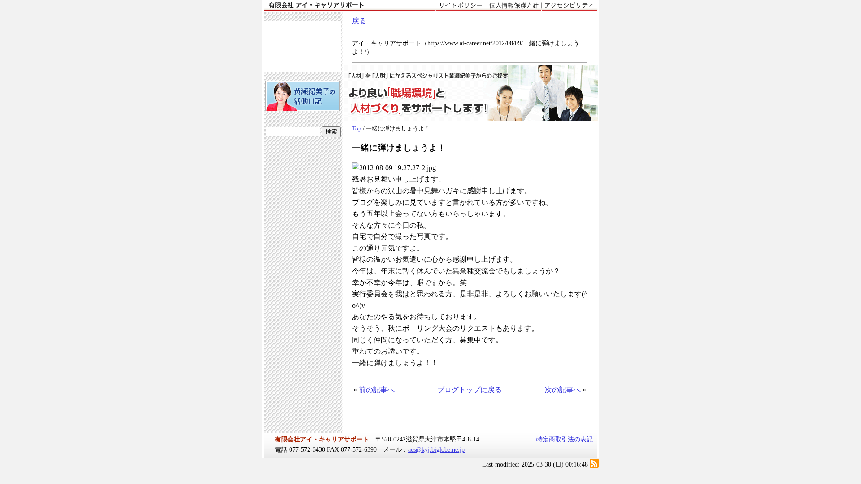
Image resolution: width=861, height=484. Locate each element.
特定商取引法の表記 (564, 439)
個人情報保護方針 (513, 6)
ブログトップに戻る (469, 389)
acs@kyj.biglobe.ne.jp (436, 449)
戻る (359, 21)
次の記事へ (563, 389)
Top (356, 128)
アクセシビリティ (569, 6)
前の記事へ (377, 389)
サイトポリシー (461, 6)
